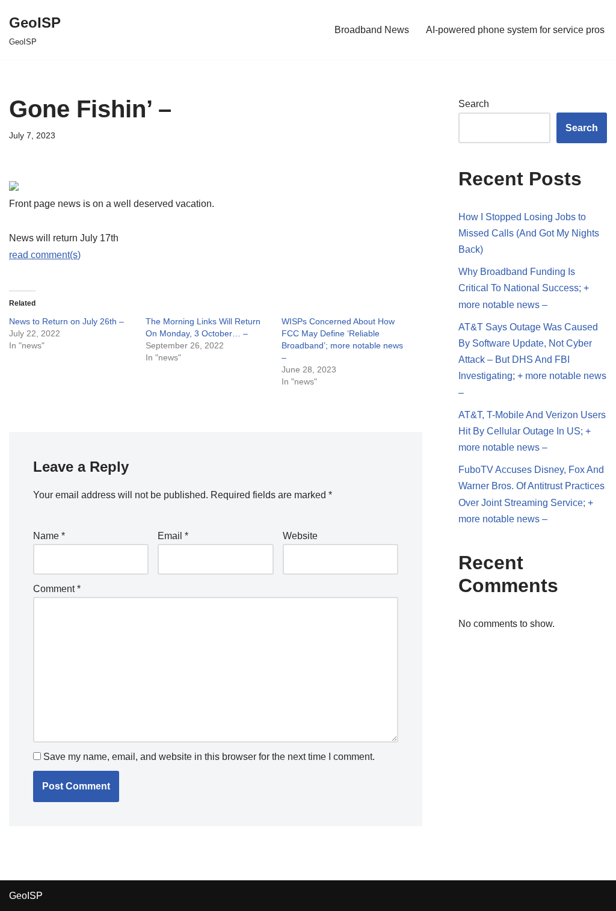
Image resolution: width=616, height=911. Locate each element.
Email (173, 536)
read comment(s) (45, 255)
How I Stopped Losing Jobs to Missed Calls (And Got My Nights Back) (528, 233)
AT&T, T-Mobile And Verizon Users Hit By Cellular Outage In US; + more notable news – (532, 431)
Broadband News (371, 30)
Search (473, 104)
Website (300, 536)
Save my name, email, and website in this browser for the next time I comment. (209, 757)
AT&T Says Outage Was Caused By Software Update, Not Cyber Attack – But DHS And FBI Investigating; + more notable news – (532, 360)
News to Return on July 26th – (66, 321)
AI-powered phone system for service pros (515, 30)
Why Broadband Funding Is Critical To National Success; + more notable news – (523, 288)
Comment (57, 589)
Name (49, 536)
